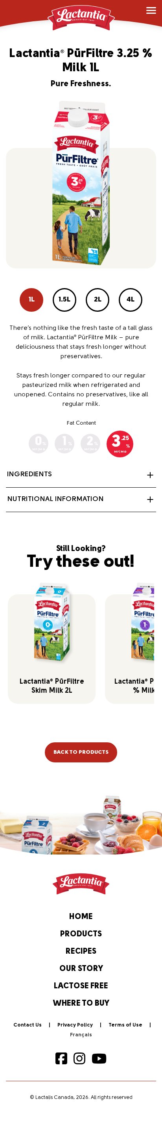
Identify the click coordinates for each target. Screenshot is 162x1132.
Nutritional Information (55, 499)
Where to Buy (81, 1004)
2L (97, 299)
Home (81, 917)
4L (130, 299)
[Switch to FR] (81, 1035)
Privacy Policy (75, 1025)
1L (32, 299)
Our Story (81, 969)
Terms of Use (125, 1025)
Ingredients (29, 474)
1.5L (64, 299)
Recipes (81, 952)
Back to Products (81, 752)
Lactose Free (81, 986)
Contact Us (27, 1025)
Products (81, 934)
